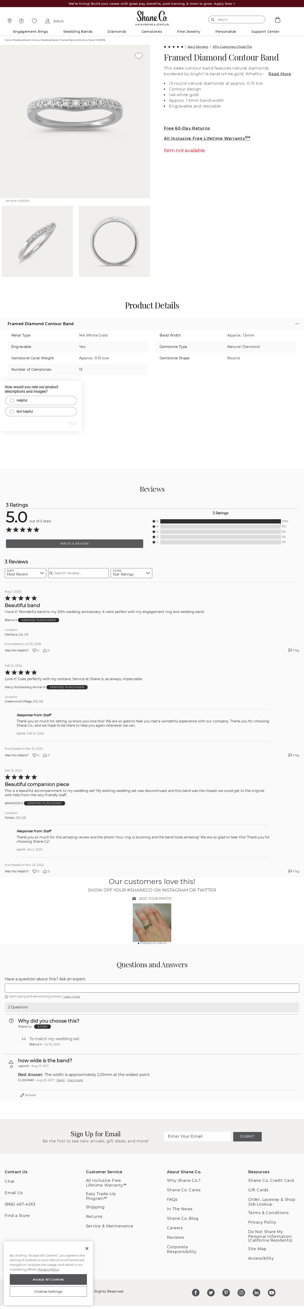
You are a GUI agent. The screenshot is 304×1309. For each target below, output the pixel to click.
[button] (220, 521)
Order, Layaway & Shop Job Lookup (271, 1201)
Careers (175, 1228)
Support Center (266, 31)
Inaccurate (75, 1080)
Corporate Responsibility (181, 1249)
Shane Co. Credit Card (271, 1180)
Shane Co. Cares (183, 1190)
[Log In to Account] (47, 21)
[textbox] (152, 988)
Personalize (225, 31)
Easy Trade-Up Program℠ (101, 1196)
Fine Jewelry (188, 31)
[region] (48, 1273)
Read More (279, 74)
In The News (180, 1209)
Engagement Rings (30, 31)
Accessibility (261, 1258)
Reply (61, 1080)
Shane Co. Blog (182, 1218)
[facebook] (196, 1292)
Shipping (95, 1207)
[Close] (87, 1248)
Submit (247, 1136)
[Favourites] (34, 21)
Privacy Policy (262, 1222)
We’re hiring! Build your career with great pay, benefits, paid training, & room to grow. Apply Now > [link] (152, 3)
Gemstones (152, 31)
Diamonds (117, 31)
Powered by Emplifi (153, 943)
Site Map (257, 1249)
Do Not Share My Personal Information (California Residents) (270, 1236)
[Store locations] (9, 21)
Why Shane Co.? (183, 1180)
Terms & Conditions (268, 1213)
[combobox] (234, 19)
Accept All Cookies (48, 1279)
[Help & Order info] (21, 21)
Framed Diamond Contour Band (221, 57)
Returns (94, 1216)
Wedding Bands (77, 31)
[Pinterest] (226, 1292)
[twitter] (211, 1292)
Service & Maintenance (109, 1226)
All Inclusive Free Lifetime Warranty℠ (106, 1182)
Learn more (71, 996)
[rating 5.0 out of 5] (173, 47)
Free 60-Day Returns (187, 128)
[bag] (277, 19)
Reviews (175, 1237)
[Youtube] (272, 1292)
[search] (212, 19)
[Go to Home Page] (152, 17)
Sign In (58, 21)
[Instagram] (241, 1292)
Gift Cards (258, 1190)
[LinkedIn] (256, 1292)
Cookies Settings (48, 1291)
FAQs (172, 1199)
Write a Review (74, 543)
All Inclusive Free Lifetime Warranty (207, 138)
